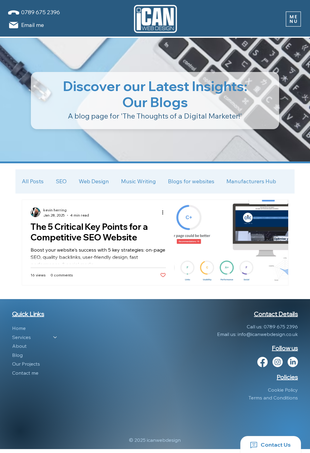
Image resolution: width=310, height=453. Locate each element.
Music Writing (138, 181)
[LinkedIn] (293, 362)
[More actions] (165, 212)
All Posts (33, 181)
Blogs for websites (191, 181)
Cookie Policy (283, 390)
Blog (17, 355)
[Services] (55, 337)
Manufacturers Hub (251, 181)
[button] (293, 19)
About (19, 346)
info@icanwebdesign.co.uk (268, 334)
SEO (61, 181)
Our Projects (26, 364)
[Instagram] (277, 362)
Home (19, 328)
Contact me (25, 373)
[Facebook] (262, 362)
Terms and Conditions (273, 398)
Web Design (94, 181)
